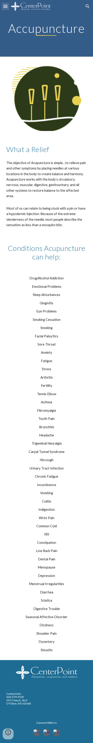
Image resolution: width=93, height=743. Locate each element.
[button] (5, 6)
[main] (46, 28)
